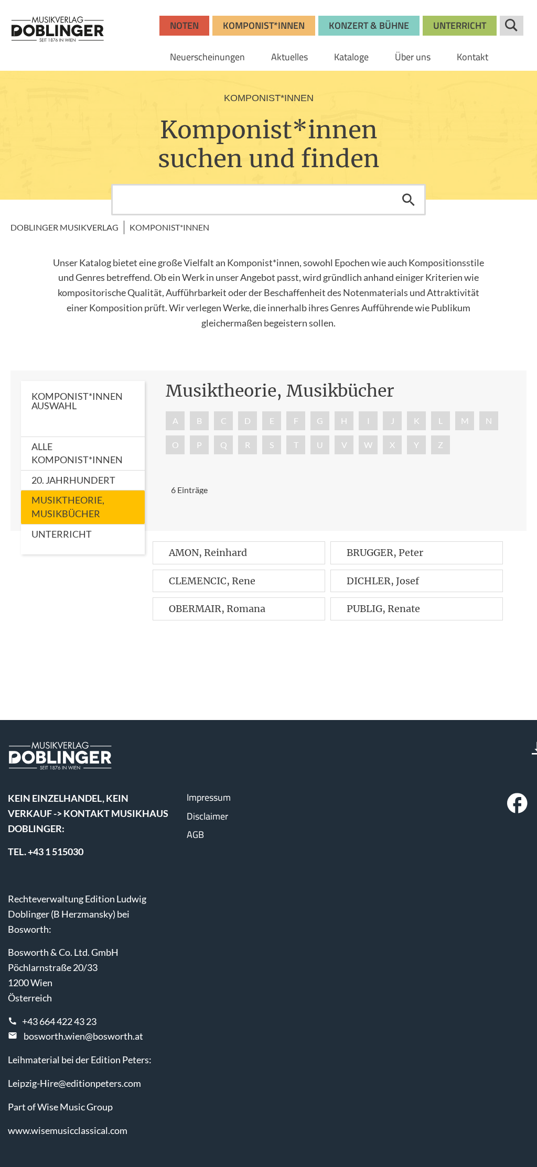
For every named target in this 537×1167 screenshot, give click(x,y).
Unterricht (61, 534)
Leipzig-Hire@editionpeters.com (74, 1083)
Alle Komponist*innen (77, 453)
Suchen (408, 200)
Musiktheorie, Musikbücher (67, 506)
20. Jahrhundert (73, 480)
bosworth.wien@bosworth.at (83, 1036)
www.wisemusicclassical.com (67, 1130)
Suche (511, 26)
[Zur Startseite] (57, 29)
